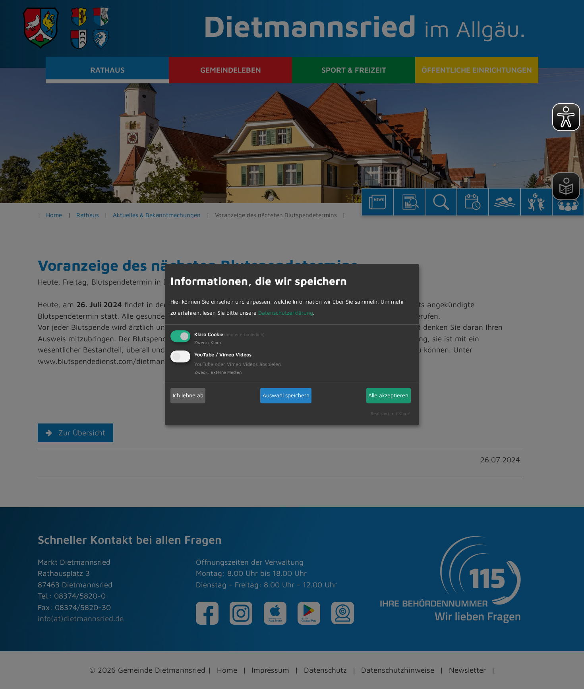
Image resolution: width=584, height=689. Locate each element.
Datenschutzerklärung (285, 312)
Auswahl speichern (286, 395)
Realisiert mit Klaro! (390, 413)
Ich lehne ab (188, 395)
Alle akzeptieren (388, 395)
